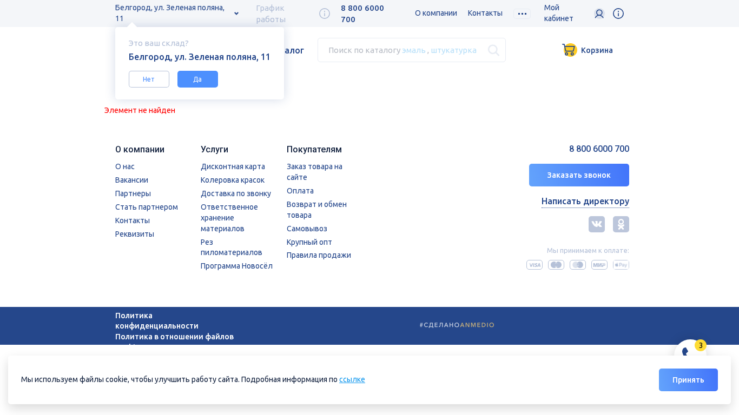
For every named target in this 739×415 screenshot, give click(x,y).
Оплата (300, 190)
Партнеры (133, 193)
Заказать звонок (579, 175)
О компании (436, 13)
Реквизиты (134, 234)
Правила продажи (319, 255)
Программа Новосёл (237, 266)
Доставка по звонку (236, 193)
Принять (688, 380)
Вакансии (131, 180)
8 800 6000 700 (599, 149)
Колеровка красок (233, 180)
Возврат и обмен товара (317, 209)
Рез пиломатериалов (231, 247)
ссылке (352, 379)
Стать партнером (146, 207)
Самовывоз (307, 228)
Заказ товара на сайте (314, 172)
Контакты (485, 13)
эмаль (414, 50)
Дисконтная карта (233, 166)
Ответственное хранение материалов (229, 218)
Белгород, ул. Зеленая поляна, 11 (170, 13)
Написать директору (585, 201)
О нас (125, 166)
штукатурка (454, 50)
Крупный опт (309, 242)
